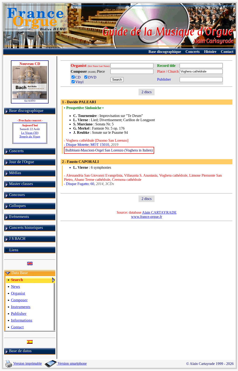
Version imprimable (27, 363)
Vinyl (79, 82)
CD (79, 77)
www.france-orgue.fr (146, 217)
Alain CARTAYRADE (159, 212)
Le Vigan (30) (29, 134)
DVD (93, 77)
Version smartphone (72, 363)
